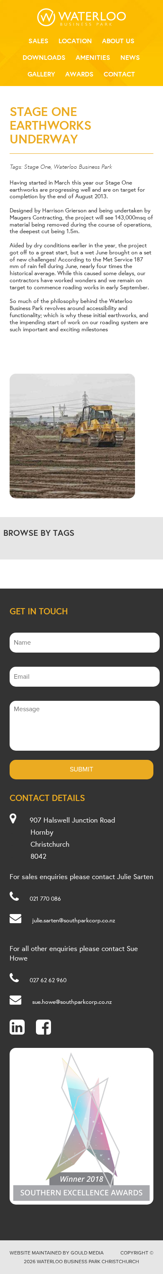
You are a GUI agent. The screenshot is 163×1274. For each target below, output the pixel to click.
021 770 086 (45, 898)
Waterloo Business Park (82, 166)
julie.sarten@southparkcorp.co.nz (73, 920)
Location (75, 40)
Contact (119, 74)
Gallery (41, 74)
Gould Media (87, 1253)
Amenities (93, 57)
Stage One (37, 166)
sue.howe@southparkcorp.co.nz (72, 1001)
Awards (79, 74)
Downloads (44, 57)
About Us (118, 40)
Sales (38, 40)
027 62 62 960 (48, 980)
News (130, 57)
